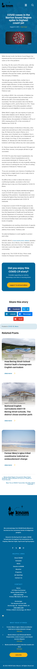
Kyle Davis (24, 27)
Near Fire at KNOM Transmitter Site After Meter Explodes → (20, 483)
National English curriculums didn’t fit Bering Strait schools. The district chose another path (18, 410)
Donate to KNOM (18, 566)
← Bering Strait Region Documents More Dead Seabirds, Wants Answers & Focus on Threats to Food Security (16, 478)
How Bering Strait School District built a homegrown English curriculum (18, 364)
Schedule (18, 561)
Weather (18, 569)
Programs (18, 572)
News (16, 326)
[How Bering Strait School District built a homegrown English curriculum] (18, 350)
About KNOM (18, 558)
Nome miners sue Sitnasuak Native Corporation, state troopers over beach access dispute (19, 637)
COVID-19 (11, 326)
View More (8, 373)
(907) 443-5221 (18, 594)
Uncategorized (21, 403)
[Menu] (26, 5)
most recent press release (21, 240)
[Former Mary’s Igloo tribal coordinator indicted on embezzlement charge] (18, 441)
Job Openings (18, 575)
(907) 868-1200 (18, 608)
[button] (12, 548)
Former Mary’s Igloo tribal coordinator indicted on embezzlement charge (17, 456)
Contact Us (18, 578)
